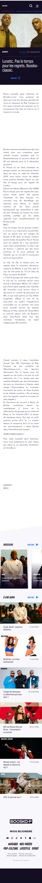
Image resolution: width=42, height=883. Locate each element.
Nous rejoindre (21, 831)
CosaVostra (26, 860)
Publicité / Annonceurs (25, 854)
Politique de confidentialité (27, 856)
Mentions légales (12, 856)
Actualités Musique (8, 11)
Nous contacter (12, 854)
